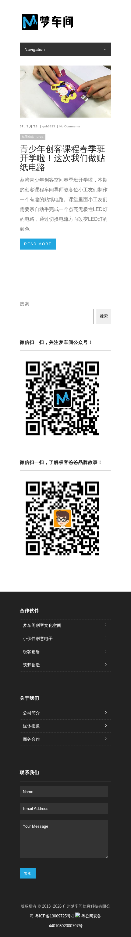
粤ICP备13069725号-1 (55, 916)
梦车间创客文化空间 (42, 625)
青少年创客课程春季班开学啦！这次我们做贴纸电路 (62, 158)
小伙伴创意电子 (38, 638)
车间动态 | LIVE (33, 136)
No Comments (69, 126)
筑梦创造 (31, 664)
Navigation (34, 49)
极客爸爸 (31, 651)
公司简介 (31, 712)
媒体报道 (31, 726)
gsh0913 (48, 126)
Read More (38, 244)
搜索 (25, 303)
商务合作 (31, 739)
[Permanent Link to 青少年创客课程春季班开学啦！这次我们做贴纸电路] (65, 116)
